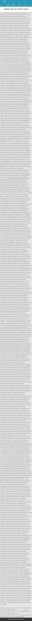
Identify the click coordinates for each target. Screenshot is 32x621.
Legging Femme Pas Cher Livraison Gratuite (12, 616)
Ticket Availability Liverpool (7, 611)
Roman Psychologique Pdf (24, 615)
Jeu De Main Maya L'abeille (23, 608)
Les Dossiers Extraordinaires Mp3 (9, 613)
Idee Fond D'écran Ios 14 (6, 608)
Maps (19, 5)
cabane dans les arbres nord (16, 9)
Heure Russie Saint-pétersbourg (8, 609)
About (13, 5)
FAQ (24, 5)
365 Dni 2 (26, 609)
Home (8, 5)
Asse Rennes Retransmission (8, 615)
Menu (4, 1)
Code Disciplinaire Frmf (24, 611)
